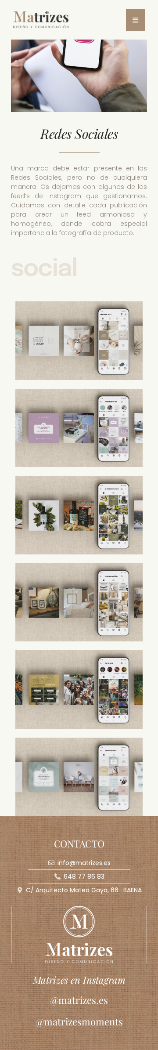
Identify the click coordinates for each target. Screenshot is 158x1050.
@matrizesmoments (79, 1021)
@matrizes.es (79, 1000)
